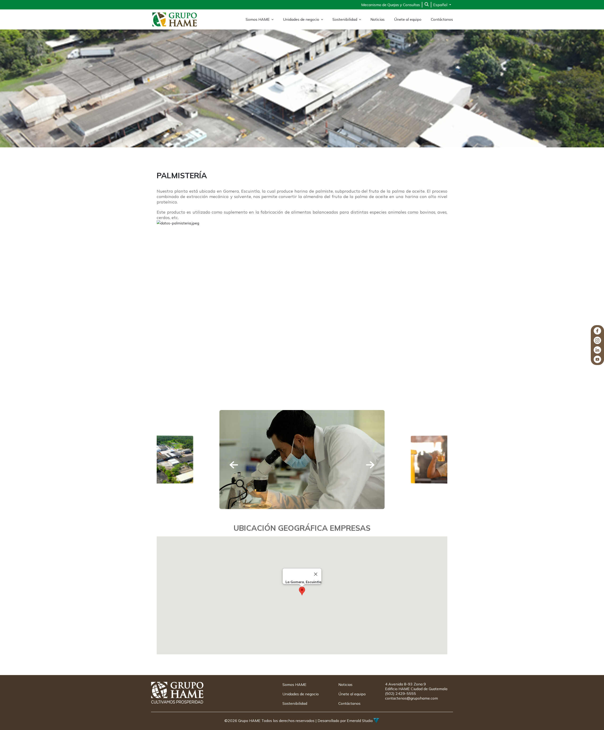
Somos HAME (258, 19)
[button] (234, 465)
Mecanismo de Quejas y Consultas (390, 4)
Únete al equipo (407, 19)
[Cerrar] (315, 574)
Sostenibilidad (344, 19)
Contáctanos (442, 19)
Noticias (377, 19)
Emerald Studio (360, 720)
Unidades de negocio (301, 19)
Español (440, 4)
